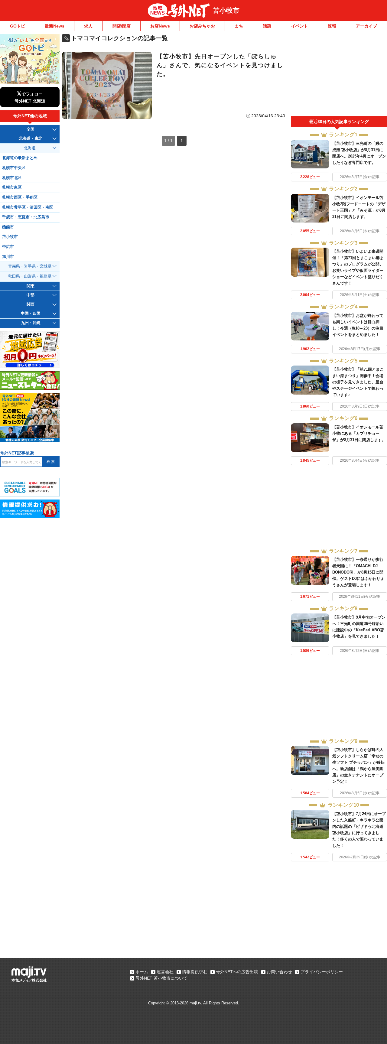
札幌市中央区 (14, 168)
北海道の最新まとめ (19, 158)
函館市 (8, 227)
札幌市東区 (12, 187)
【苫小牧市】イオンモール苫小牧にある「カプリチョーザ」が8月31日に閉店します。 (359, 433)
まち (239, 26)
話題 (267, 26)
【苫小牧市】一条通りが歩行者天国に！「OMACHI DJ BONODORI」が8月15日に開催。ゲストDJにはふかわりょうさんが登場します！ (358, 572)
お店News (160, 26)
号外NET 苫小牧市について (161, 978)
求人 (88, 26)
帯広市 (8, 247)
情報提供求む (194, 971)
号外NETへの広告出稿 (237, 971)
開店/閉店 (121, 26)
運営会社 (165, 971)
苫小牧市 (226, 10)
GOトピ (17, 26)
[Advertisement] (339, 75)
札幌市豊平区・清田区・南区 (27, 207)
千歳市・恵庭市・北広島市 (25, 217)
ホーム (141, 971)
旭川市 (8, 257)
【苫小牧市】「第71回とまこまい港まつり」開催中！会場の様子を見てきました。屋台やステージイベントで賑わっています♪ (358, 382)
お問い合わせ (279, 971)
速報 (332, 26)
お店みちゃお (202, 26)
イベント (299, 26)
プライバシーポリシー (322, 971)
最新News (54, 26)
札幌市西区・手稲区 (19, 197)
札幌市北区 (12, 178)
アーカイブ (366, 26)
